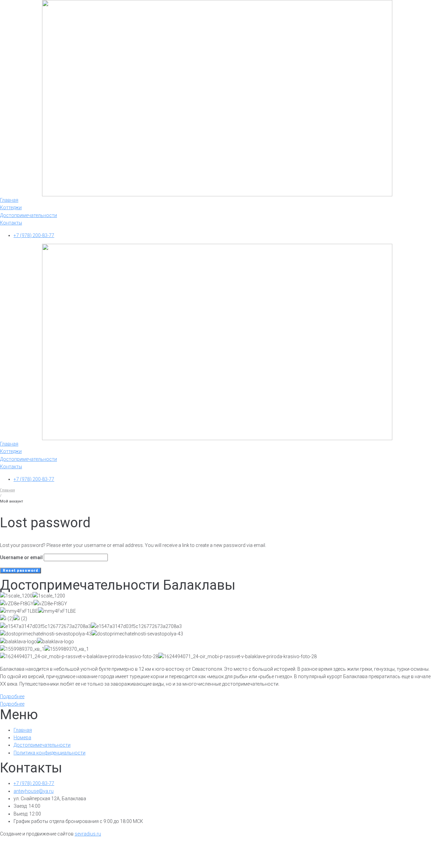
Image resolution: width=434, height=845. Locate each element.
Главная (7, 490)
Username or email (21, 557)
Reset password (20, 570)
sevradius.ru (88, 834)
